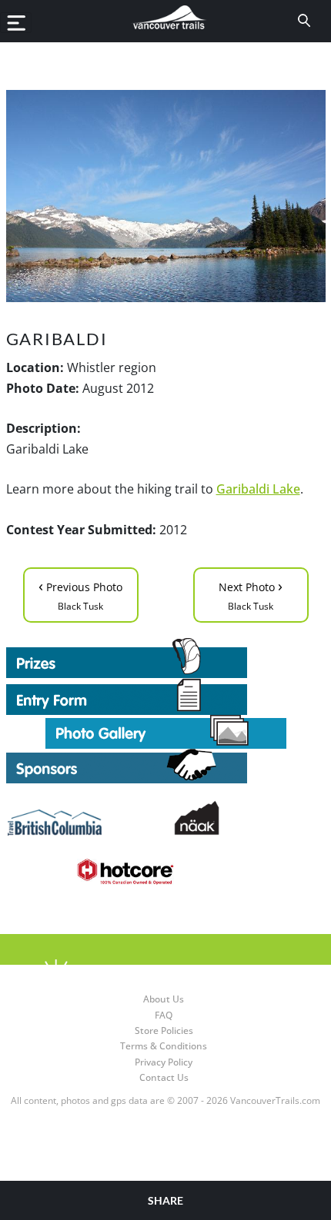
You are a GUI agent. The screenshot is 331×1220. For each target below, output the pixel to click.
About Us (163, 999)
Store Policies (164, 1030)
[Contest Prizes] (166, 658)
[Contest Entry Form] (166, 696)
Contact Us (164, 1077)
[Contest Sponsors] (166, 766)
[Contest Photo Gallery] (165, 730)
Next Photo (251, 594)
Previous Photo (80, 594)
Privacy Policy (163, 1062)
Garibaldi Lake (258, 488)
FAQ (163, 1015)
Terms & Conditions (163, 1045)
